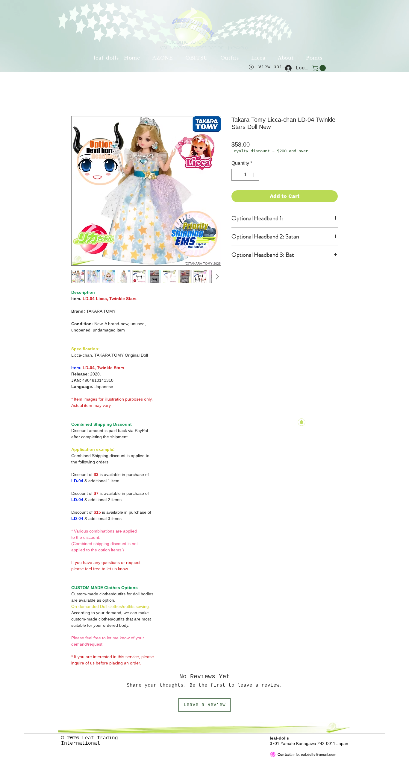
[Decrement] (236, 174)
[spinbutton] (245, 174)
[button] (319, 68)
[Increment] (254, 174)
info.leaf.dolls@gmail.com (314, 754)
